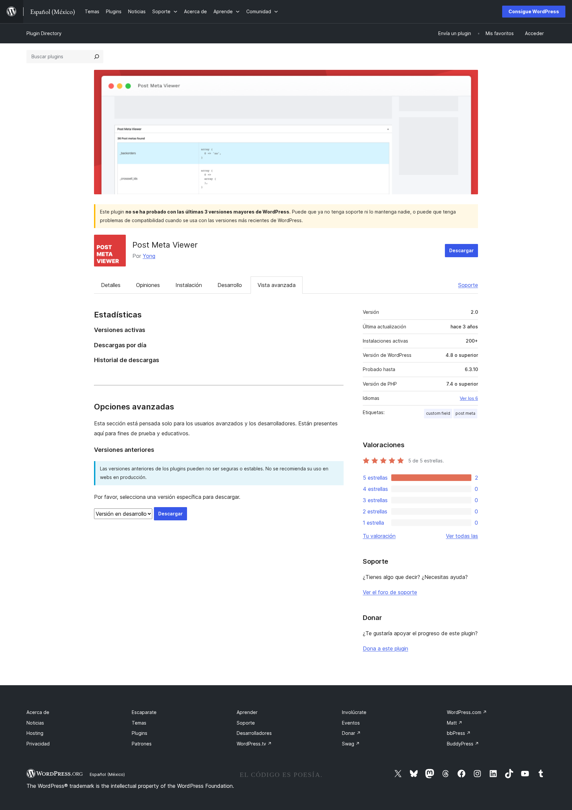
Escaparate (144, 712)
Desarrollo (229, 285)
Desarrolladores (254, 733)
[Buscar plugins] (96, 56)
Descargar (461, 250)
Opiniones (148, 285)
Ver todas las (462, 536)
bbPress (459, 733)
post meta (465, 413)
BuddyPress (463, 743)
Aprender (247, 712)
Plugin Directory (44, 33)
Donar (351, 733)
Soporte (468, 285)
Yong (149, 256)
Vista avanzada (277, 285)
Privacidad (38, 743)
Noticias (35, 723)
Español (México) (107, 774)
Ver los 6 (469, 398)
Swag (351, 743)
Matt (454, 723)
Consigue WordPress (533, 11)
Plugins (139, 733)
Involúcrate (354, 712)
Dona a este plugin (385, 648)
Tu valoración (379, 536)
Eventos (351, 723)
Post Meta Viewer (165, 245)
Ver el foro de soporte (390, 592)
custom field (438, 413)
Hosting (34, 733)
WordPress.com (467, 712)
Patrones (142, 743)
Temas (139, 723)
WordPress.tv (254, 743)
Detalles (110, 285)
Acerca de (37, 712)
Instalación (188, 285)
